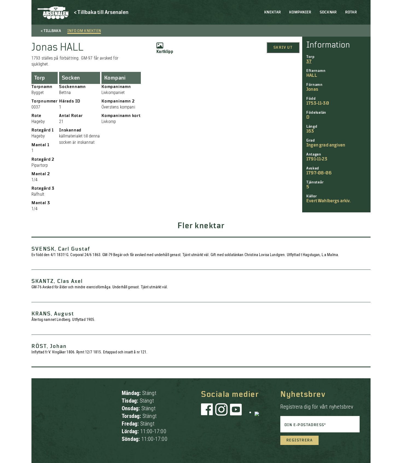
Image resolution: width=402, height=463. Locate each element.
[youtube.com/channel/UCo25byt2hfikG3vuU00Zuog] (236, 412)
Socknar (328, 12)
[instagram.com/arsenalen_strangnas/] (221, 412)
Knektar (272, 12)
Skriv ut (283, 47)
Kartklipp (164, 51)
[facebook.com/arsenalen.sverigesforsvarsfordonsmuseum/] (208, 412)
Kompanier (300, 12)
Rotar (351, 12)
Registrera (299, 440)
